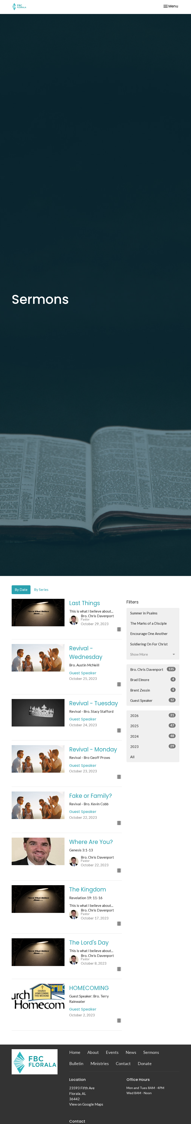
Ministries (99, 1063)
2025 (152, 725)
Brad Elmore (152, 679)
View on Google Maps (86, 1104)
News (131, 1052)
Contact (123, 1063)
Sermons (151, 1052)
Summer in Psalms (143, 613)
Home (74, 1052)
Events (112, 1052)
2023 (152, 746)
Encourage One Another (149, 633)
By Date (21, 589)
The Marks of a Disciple (148, 623)
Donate (145, 1063)
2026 (152, 715)
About (93, 1052)
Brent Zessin (152, 690)
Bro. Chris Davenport (152, 669)
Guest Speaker (152, 700)
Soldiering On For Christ (149, 644)
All (132, 757)
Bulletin (76, 1063)
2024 (152, 736)
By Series (41, 589)
